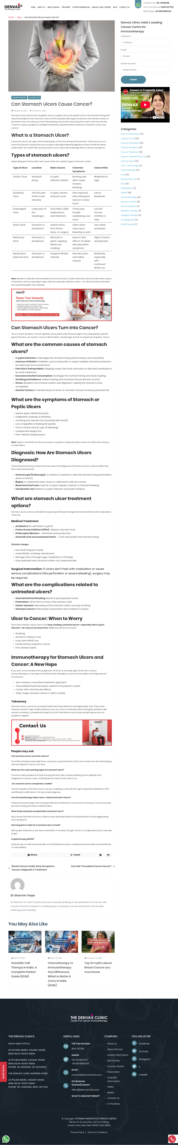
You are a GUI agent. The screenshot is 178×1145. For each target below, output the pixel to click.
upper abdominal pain (36, 413)
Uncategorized (128, 220)
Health (124, 193)
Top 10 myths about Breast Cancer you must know (98, 967)
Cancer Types (127, 161)
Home (33, 7)
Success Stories (115, 1066)
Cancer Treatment (130, 152)
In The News (113, 1104)
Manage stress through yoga (31, 557)
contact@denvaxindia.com (87, 1075)
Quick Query (3, 1072)
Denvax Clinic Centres (101, 7)
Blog (115, 7)
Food (123, 184)
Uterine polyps (127, 224)
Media (110, 1092)
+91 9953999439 (157, 11)
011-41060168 (156, 3)
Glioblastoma (127, 188)
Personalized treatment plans (32, 686)
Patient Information (81, 7)
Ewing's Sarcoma (129, 179)
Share (34, 855)
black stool (30, 427)
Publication (113, 1072)
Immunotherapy (128, 197)
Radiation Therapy (129, 211)
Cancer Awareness (19, 97)
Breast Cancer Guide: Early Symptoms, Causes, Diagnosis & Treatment (33, 868)
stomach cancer (21, 282)
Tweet (76, 855)
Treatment (66, 7)
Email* (124, 50)
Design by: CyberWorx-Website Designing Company (89, 1136)
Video (110, 1087)
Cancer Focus (34, 97)
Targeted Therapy (129, 215)
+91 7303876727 (80, 1060)
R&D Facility (113, 1061)
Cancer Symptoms (130, 148)
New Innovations (129, 206)
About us (41, 7)
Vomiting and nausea (27, 420)
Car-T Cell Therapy (130, 166)
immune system (47, 383)
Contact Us (124, 7)
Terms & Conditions (97, 1132)
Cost (123, 175)
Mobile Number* (128, 64)
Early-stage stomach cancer (32, 693)
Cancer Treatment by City (133, 157)
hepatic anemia (67, 485)
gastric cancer (102, 337)
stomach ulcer (20, 142)
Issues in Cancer (129, 202)
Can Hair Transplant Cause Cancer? (91, 866)
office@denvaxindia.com (85, 1090)
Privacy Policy (77, 1132)
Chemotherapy (128, 170)
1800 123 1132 (167, 7)
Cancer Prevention (130, 143)
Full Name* (126, 36)
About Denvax (53, 7)
